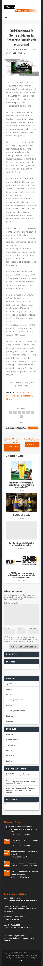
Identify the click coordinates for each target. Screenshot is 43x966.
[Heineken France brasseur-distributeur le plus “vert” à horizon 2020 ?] (21, 470)
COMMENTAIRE (11, 603)
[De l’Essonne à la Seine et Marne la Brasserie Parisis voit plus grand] (21, 67)
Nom (7, 628)
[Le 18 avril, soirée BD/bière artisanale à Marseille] (21, 530)
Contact (9, 689)
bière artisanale (24, 392)
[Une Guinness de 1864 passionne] (7, 864)
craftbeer (27, 395)
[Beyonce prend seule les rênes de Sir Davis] (7, 853)
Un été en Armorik (21, 515)
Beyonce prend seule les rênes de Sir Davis (24, 852)
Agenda (9, 684)
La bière (9, 694)
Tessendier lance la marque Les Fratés (21, 900)
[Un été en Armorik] (21, 502)
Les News (17, 52)
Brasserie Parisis (14, 395)
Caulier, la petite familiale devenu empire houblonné (24, 873)
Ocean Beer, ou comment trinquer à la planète (24, 841)
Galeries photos (12, 740)
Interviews (10, 756)
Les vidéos (10, 721)
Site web (32, 628)
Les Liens (9, 716)
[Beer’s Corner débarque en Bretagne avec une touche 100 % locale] (7, 827)
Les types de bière (16, 700)
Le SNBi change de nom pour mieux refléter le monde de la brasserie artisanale (21, 575)
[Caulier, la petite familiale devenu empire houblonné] (7, 873)
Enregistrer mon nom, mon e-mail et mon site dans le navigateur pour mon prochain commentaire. (21, 639)
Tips (21, 960)
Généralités (10, 745)
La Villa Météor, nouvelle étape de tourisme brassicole (19, 775)
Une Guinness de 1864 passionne (24, 863)
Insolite (9, 750)
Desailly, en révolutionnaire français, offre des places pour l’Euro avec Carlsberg (20, 790)
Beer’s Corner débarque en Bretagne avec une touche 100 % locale (24, 828)
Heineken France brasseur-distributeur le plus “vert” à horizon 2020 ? (21, 484)
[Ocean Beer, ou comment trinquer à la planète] (7, 841)
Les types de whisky (17, 711)
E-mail (20, 628)
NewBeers (11, 399)
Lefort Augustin (12, 919)
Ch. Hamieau (22, 49)
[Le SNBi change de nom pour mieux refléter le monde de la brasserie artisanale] (21, 560)
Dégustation (11, 734)
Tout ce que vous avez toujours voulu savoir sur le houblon (20, 782)
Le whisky (10, 705)
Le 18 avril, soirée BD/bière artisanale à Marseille (21, 544)
